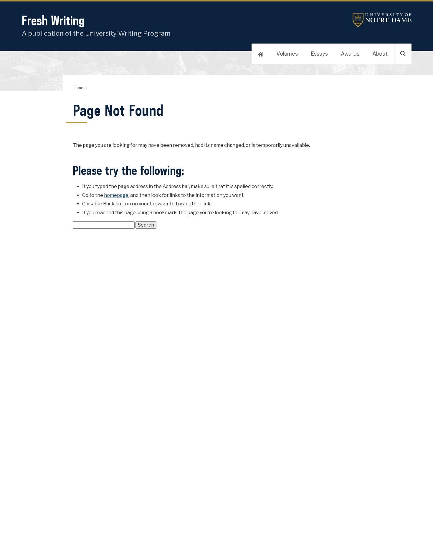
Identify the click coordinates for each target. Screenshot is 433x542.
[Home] (261, 54)
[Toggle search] (402, 54)
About (380, 54)
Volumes (287, 54)
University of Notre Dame (382, 20)
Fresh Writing (53, 20)
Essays (319, 54)
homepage (116, 195)
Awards (350, 54)
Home (78, 88)
